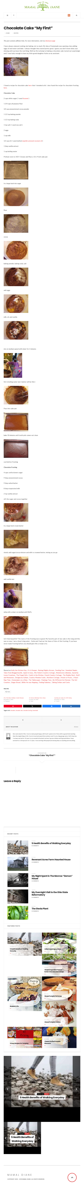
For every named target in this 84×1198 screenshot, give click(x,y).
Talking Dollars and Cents (61, 682)
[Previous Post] (23, 719)
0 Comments (35, 845)
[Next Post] (61, 719)
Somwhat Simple (71, 670)
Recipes (16, 33)
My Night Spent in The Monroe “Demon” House (52, 877)
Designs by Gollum (21, 677)
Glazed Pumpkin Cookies (52, 1022)
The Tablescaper (34, 680)
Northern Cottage (53, 677)
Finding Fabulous (45, 682)
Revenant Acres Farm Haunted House (51, 859)
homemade (35, 710)
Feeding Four (59, 670)
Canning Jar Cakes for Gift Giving (63, 698)
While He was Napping (30, 682)
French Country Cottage (53, 675)
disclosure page (50, 41)
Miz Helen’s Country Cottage (44, 673)
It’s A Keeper (32, 670)
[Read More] (11, 953)
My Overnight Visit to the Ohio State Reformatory (50, 893)
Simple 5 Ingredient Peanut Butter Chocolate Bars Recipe (54, 971)
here (30, 85)
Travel (34, 889)
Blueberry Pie (14, 1006)
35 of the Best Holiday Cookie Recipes (14, 698)
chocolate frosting (27, 710)
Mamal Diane (42, 6)
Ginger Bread (15, 682)
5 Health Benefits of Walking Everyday (51, 843)
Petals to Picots (66, 677)
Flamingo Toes (46, 680)
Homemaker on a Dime (19, 680)
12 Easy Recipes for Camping (19, 1043)
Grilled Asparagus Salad (52, 949)
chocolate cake (19, 710)
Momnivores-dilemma (63, 673)
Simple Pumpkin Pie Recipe (53, 996)
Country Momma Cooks (37, 677)
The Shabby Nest (69, 675)
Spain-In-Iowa (28, 673)
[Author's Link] (8, 738)
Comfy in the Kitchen (36, 675)
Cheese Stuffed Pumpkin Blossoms (52, 1042)
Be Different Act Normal (61, 680)
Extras (34, 840)
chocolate (12, 710)
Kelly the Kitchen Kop (18, 670)
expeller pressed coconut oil (32, 141)
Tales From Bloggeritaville (13, 673)
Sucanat (25, 98)
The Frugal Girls (22, 675)
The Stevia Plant (40, 908)
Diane (8, 33)
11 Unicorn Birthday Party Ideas (37, 698)
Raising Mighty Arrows (46, 670)
